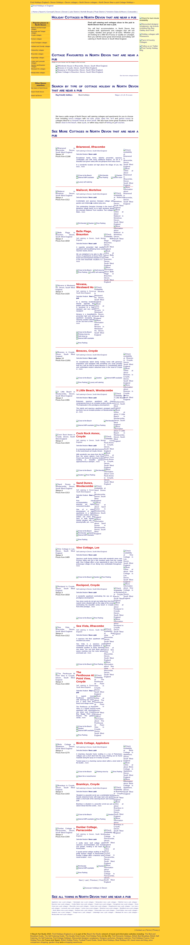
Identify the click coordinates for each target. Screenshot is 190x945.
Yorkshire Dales (112, 12)
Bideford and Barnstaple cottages (38, 28)
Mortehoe (95, 189)
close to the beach (68, 123)
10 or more (129, 95)
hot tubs (90, 118)
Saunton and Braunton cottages (38, 65)
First (101, 880)
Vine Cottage (84, 547)
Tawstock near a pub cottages (61, 912)
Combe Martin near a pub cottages (82, 904)
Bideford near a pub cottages (127, 902)
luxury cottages (75, 118)
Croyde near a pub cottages (102, 904)
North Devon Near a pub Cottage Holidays (116, 2)
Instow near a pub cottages (98, 906)
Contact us (140, 930)
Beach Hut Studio (94, 934)
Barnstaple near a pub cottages (83, 902)
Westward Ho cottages (38, 69)
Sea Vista (82, 625)
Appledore (102, 743)
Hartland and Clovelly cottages (40, 46)
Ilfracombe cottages (37, 54)
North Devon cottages (88, 2)
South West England (100, 151)
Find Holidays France (140, 938)
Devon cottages (71, 2)
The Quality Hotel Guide (75, 936)
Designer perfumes (107, 938)
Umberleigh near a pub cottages (103, 912)
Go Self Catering (45, 938)
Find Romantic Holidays (121, 936)
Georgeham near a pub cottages (123, 904)
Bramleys (82, 784)
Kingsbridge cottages (37, 57)
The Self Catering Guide (54, 936)
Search (42, 12)
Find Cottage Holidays (62, 938)
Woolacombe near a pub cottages (62, 914)
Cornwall (50, 12)
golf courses (119, 123)
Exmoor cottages (36, 39)
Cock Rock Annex (88, 433)
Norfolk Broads (87, 12)
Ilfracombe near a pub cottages (79, 906)
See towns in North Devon (39, 88)
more (83, 167)
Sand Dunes (84, 482)
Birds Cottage (85, 743)
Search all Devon (36, 95)
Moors (123, 12)
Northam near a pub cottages (84, 910)
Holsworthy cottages (37, 50)
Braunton (82, 234)
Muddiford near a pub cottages (129, 908)
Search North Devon (37, 92)
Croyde (93, 350)
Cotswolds (132, 12)
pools (97, 118)
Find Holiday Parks (93, 936)
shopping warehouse (73, 942)
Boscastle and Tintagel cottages (38, 32)
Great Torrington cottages (39, 42)
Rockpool (82, 585)
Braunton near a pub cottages (61, 904)
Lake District (74, 12)
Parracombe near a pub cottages (105, 910)
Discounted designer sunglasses (85, 938)
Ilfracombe (98, 146)
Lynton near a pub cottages (89, 908)
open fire (105, 118)
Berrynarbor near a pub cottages (106, 902)
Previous (93, 880)
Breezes (81, 350)
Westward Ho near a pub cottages (126, 912)
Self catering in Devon (84, 151)
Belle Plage (83, 231)
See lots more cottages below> (129, 75)
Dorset (64, 12)
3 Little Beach (85, 390)
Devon (57, 12)
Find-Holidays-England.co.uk (64, 934)
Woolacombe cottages (38, 72)
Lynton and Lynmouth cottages (38, 62)
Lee (97, 547)
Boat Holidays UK (122, 940)
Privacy (156, 930)
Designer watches (123, 938)
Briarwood (83, 146)
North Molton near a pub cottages (63, 910)
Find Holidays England (39, 2)
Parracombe (84, 830)
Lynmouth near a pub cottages (70, 908)
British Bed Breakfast (140, 936)
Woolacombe (104, 390)
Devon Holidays (56, 2)
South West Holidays (105, 940)
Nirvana (81, 284)
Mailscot (81, 189)
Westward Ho (85, 287)
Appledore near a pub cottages (61, 902)
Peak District (99, 12)
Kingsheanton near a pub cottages (119, 906)
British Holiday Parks (69, 940)
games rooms (125, 118)
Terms (148, 930)
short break (91, 120)
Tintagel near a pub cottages (82, 912)
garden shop (54, 942)
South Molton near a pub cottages (126, 910)
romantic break (78, 120)
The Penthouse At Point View (85, 675)
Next (81, 880)
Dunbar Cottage (86, 827)
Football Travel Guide (87, 940)
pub (84, 123)
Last (86, 880)
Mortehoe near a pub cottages (109, 908)
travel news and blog (139, 940)
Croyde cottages (36, 35)
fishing (109, 123)
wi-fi (112, 118)
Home (35, 12)
